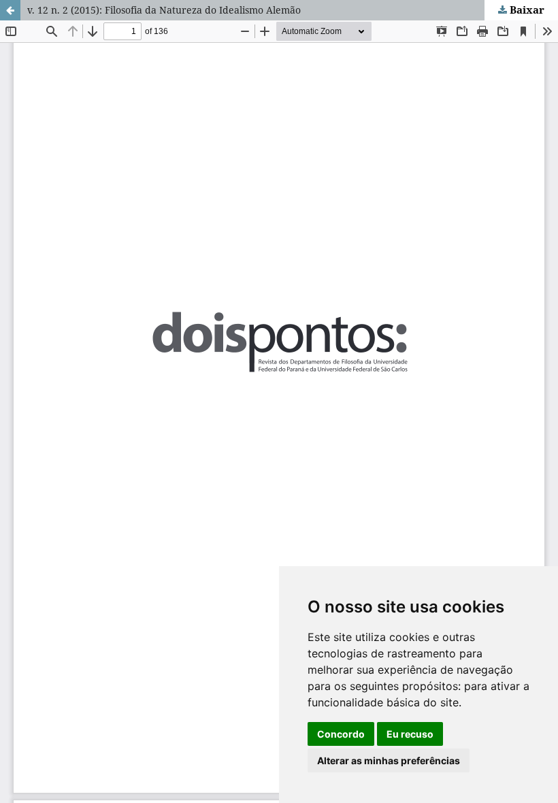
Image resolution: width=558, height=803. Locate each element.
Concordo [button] (341, 734)
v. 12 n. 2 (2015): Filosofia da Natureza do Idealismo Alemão (164, 9)
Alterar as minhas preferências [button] (388, 760)
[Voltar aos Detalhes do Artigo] (10, 10)
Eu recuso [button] (410, 734)
